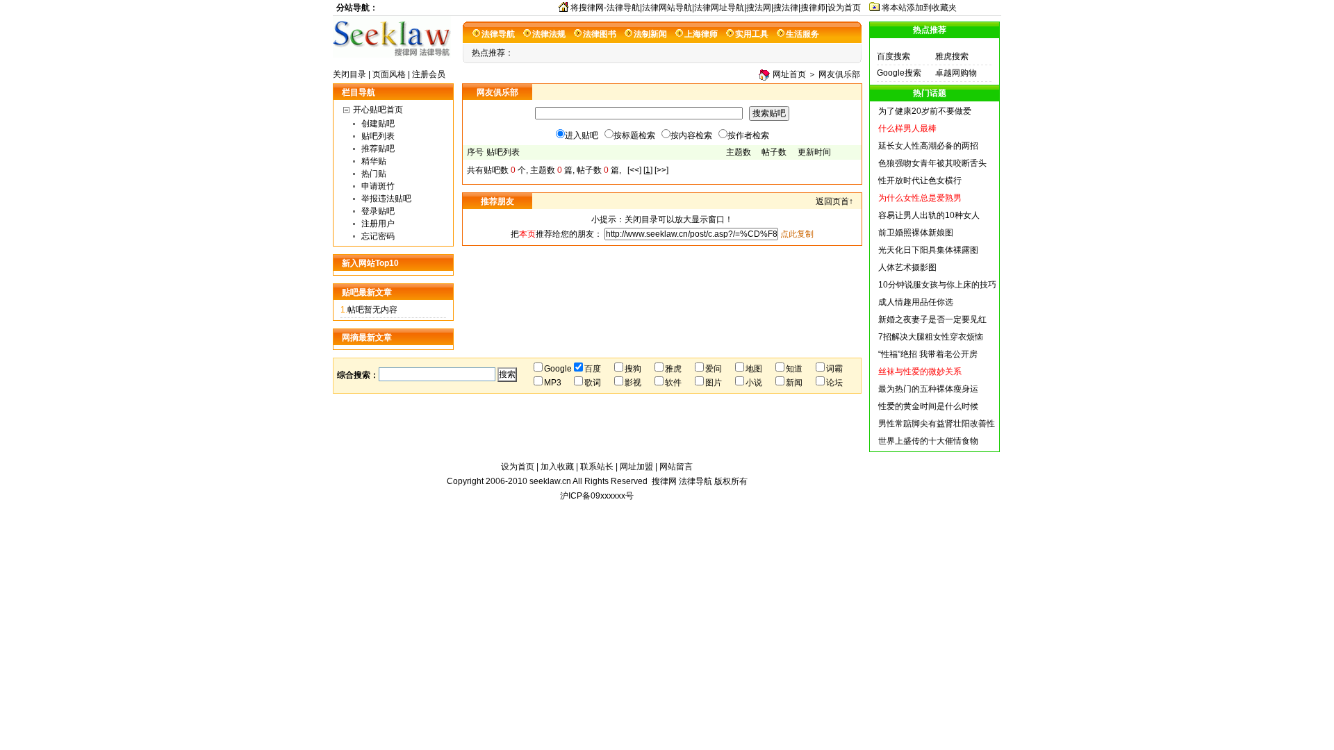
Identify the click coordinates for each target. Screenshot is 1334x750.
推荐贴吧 (378, 148)
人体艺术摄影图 (907, 267)
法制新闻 (650, 34)
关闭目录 (349, 74)
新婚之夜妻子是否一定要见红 (932, 319)
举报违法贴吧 (386, 198)
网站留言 (676, 467)
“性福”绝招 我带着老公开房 (928, 354)
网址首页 (789, 74)
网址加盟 (636, 467)
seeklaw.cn (551, 481)
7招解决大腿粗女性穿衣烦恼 (930, 337)
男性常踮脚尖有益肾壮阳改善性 (936, 423)
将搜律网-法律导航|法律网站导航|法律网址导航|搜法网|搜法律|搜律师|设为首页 (715, 7)
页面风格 (389, 74)
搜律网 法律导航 (682, 481)
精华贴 (373, 161)
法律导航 (498, 34)
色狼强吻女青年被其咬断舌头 (932, 163)
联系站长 (597, 467)
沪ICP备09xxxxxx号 (597, 496)
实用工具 (751, 34)
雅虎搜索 (952, 56)
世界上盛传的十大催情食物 (928, 441)
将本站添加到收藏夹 (919, 7)
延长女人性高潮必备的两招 (928, 146)
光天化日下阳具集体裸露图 (928, 250)
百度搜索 (893, 56)
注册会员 (428, 74)
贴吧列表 (378, 136)
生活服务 (802, 34)
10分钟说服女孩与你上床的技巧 (937, 285)
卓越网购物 (956, 73)
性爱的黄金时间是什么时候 (928, 406)
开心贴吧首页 (378, 110)
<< (634, 170)
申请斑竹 (378, 186)
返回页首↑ (834, 201)
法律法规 (549, 34)
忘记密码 (378, 236)
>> (661, 170)
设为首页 (517, 467)
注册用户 (378, 223)
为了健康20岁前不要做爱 (924, 111)
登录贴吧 (378, 211)
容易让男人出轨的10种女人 (929, 215)
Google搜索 (899, 73)
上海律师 (701, 34)
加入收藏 (557, 467)
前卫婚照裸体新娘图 (915, 233)
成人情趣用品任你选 (915, 302)
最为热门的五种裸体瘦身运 (928, 389)
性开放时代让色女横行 (920, 180)
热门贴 (373, 173)
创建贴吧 (378, 123)
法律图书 (599, 34)
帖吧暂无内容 (372, 310)
